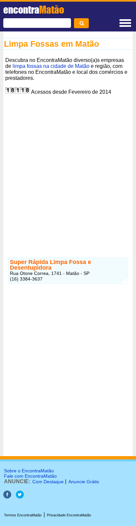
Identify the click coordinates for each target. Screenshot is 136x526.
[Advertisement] (68, 165)
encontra (33, 9)
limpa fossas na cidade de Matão (51, 66)
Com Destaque (48, 481)
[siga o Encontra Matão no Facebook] (7, 497)
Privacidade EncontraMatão (69, 515)
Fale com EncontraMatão (30, 476)
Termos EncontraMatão (23, 515)
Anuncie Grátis (83, 481)
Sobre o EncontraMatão (29, 470)
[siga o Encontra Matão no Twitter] (20, 497)
